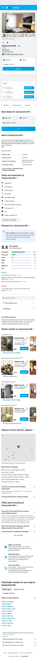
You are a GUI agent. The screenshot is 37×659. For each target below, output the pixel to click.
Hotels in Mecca (6, 604)
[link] (12, 352)
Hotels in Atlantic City (8, 618)
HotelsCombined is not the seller (12, 639)
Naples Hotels (12, 656)
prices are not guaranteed (9, 634)
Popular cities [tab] (7, 589)
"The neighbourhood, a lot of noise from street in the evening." (16, 289)
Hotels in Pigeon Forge (8, 609)
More (3, 147)
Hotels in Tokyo (6, 625)
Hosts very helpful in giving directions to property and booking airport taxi (18, 278)
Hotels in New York (7, 616)
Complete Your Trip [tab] (8, 593)
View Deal (24, 348)
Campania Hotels (24, 653)
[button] (3, 7)
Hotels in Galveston (8, 623)
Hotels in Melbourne (8, 606)
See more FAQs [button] (18, 535)
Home (5, 653)
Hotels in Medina (7, 613)
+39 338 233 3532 (7, 52)
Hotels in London (7, 621)
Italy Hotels (11, 653)
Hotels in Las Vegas (8, 601)
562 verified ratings (17, 54)
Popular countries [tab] (19, 589)
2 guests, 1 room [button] (8, 64)
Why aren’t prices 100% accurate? (13, 645)
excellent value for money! (11, 275)
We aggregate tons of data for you (13, 642)
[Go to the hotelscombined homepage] (12, 7)
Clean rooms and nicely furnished (14, 281)
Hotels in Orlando (7, 611)
